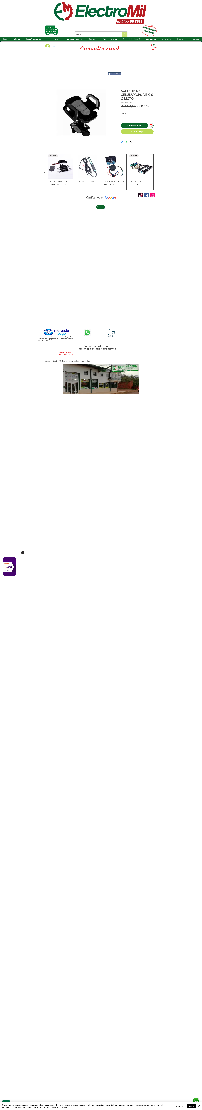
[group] (100, 172)
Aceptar (191, 1106)
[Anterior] (44, 172)
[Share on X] (131, 142)
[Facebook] (146, 195)
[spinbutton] (126, 117)
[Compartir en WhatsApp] (126, 142)
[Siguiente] (157, 172)
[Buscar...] (124, 34)
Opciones (179, 1106)
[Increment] (130, 117)
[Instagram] (152, 195)
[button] (154, 47)
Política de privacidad (59, 1107)
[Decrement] (122, 117)
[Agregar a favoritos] (151, 125)
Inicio (50, 81)
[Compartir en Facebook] (122, 142)
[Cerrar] (199, 1106)
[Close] (22, 552)
